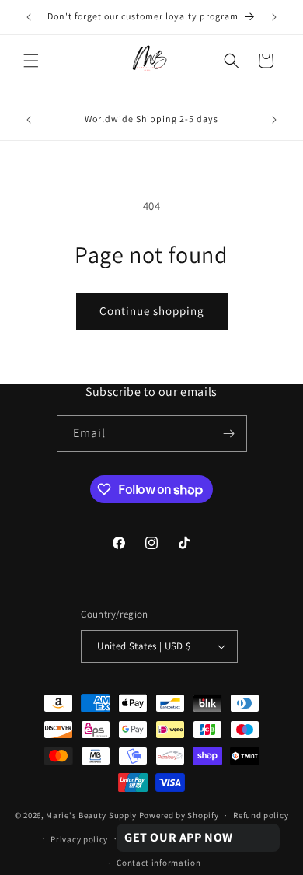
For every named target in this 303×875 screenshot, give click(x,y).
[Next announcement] (274, 17)
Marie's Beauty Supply (91, 815)
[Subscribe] (229, 433)
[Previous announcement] (29, 17)
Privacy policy (79, 839)
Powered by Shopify (179, 815)
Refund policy (260, 815)
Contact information (158, 862)
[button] (31, 61)
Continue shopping (151, 310)
